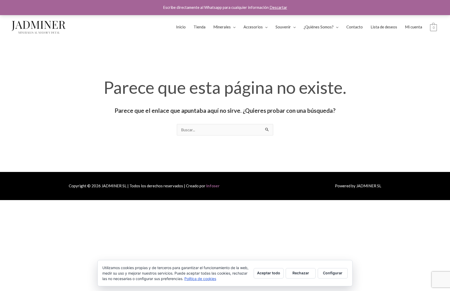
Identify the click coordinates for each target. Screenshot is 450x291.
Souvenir (283, 26)
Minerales (222, 26)
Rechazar (300, 273)
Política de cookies (200, 278)
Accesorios (253, 26)
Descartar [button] (278, 7)
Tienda (199, 26)
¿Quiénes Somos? (319, 26)
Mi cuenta (413, 26)
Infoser (213, 185)
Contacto (354, 26)
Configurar (332, 273)
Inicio (181, 26)
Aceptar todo (268, 273)
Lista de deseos (384, 26)
